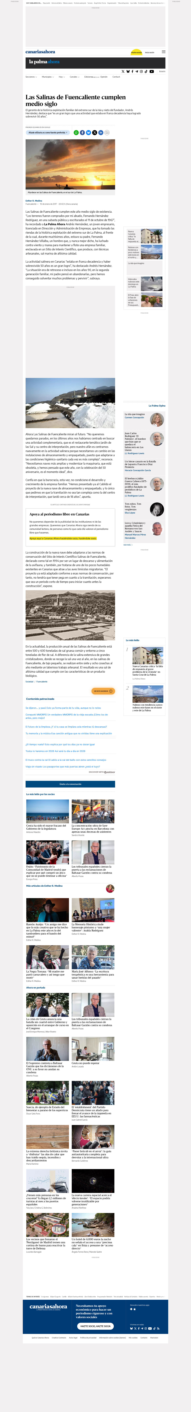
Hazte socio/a (136, 52)
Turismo (90, 3)
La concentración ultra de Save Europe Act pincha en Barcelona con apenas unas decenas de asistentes (93, 828)
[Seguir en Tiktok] (154, 1328)
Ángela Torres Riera (80, 1252)
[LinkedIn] (100, 132)
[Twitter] (123, 71)
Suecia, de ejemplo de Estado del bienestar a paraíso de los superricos (47, 1108)
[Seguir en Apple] (135, 1309)
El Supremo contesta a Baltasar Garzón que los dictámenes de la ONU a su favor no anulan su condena (45, 1067)
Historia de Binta (56, 3)
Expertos (152, 1297)
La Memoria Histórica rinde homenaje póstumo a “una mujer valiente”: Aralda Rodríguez (91, 927)
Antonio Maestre (33, 832)
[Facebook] (132, 71)
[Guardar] (106, 132)
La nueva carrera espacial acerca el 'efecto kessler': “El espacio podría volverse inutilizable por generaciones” (92, 1199)
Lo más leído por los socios (40, 794)
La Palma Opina (157, 405)
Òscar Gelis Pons (33, 1113)
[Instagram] (141, 71)
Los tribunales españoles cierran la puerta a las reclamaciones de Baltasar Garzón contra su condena (92, 869)
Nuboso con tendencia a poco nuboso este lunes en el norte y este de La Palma (133, 252)
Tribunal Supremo (123, 3)
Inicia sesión (149, 52)
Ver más (127, 545)
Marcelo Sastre (95, 1252)
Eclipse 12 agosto (55, 1297)
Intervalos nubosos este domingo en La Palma (133, 283)
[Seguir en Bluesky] (131, 1328)
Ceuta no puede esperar (85, 1063)
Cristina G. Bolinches (43, 1208)
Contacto (117, 76)
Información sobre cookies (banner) (112, 1338)
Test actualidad (118, 1297)
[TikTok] (146, 71)
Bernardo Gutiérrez (80, 1161)
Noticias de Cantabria (130, 1297)
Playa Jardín (46, 3)
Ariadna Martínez (79, 1208)
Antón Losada (78, 1066)
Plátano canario (68, 3)
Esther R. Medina (34, 201)
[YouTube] (152, 71)
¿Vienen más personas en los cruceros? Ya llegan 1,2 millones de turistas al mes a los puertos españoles (46, 1199)
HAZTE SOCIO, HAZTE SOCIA (95, 1326)
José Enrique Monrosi (35, 1031)
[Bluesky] (128, 71)
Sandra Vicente (78, 835)
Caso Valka (133, 3)
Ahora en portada (35, 987)
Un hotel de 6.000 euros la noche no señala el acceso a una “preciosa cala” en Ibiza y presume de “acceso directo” (92, 1244)
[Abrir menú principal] (163, 51)
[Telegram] (136, 71)
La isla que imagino (136, 263)
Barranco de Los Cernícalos (159, 3)
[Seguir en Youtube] (150, 1328)
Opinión (104, 76)
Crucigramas (45, 1297)
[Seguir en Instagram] (146, 1328)
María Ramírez (32, 1164)
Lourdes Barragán (34, 1252)
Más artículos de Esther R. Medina (44, 885)
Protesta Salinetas (143, 3)
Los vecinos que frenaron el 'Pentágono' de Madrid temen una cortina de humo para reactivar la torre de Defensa (45, 1244)
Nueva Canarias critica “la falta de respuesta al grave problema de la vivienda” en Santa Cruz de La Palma (133, 236)
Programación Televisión (104, 1297)
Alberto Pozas (77, 876)
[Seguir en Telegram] (142, 1328)
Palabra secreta (143, 1297)
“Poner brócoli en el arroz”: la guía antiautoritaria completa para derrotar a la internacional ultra (91, 1154)
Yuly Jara (29, 1208)
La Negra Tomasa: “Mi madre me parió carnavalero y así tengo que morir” (45, 974)
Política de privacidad (88, 1338)
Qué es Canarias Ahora (40, 1338)
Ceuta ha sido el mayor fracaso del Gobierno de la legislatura (46, 827)
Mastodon (154, 1338)
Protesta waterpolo (80, 3)
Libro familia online (90, 1297)
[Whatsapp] (76, 132)
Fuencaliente (41, 681)
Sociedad (29, 681)
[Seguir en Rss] (158, 1328)
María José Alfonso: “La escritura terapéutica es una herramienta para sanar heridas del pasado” (93, 974)
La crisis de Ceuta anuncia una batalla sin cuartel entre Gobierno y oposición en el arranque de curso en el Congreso (47, 1023)
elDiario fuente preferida (75, 1297)
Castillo (64, 1297)
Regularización (111, 3)
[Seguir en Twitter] (135, 1328)
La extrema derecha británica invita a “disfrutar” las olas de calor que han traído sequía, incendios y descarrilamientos (47, 1156)
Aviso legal (73, 1338)
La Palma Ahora (139, 679)
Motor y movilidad (162, 1297)
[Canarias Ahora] (48, 1306)
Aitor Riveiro (51, 1031)
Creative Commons (59, 1338)
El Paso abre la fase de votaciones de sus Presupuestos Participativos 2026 (134, 300)
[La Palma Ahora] (44, 62)
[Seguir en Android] (131, 1309)
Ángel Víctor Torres (100, 3)
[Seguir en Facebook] (139, 1328)
